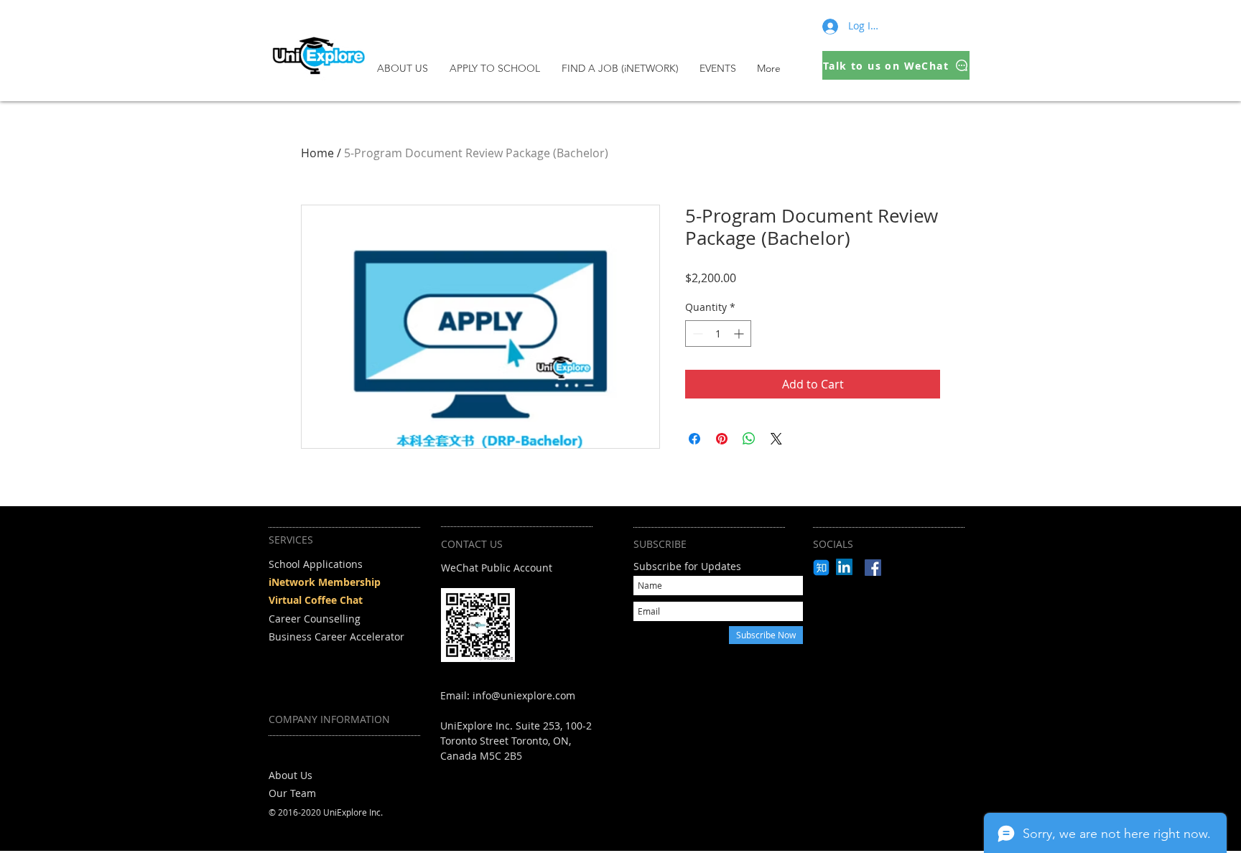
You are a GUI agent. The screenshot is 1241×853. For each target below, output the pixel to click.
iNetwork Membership (325, 582)
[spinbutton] (718, 333)
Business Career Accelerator (336, 636)
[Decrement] (696, 333)
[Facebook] (873, 567)
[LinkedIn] (844, 567)
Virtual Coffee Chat (316, 600)
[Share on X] (776, 438)
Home (317, 153)
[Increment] (740, 333)
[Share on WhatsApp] (749, 438)
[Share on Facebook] (694, 438)
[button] (498, 68)
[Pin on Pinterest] (721, 438)
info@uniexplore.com (524, 695)
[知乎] (821, 567)
